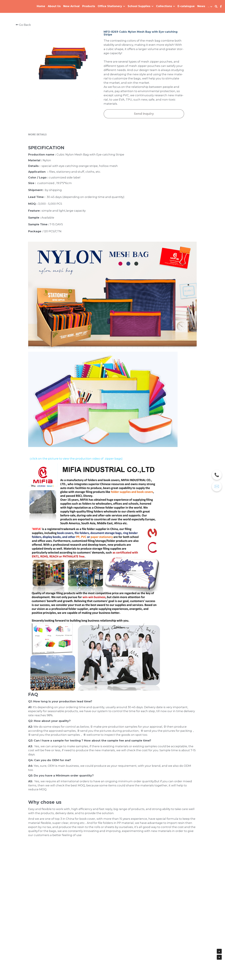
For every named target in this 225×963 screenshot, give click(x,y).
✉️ (216, 486)
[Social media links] (221, 6)
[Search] (216, 6)
